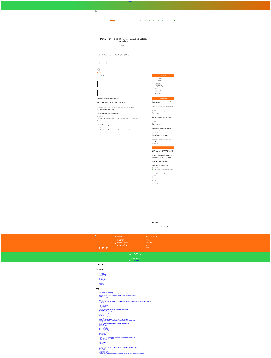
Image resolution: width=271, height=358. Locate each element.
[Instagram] (171, 5)
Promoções (165, 20)
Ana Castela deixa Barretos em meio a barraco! (111, 102)
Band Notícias (156, 20)
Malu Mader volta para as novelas (160, 165)
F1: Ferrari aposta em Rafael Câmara (108, 113)
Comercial (172, 20)
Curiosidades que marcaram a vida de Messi (162, 180)
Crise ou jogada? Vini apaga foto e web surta (162, 173)
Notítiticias (148, 20)
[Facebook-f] (101, 75)
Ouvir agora (113, 20)
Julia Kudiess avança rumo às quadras (108, 125)
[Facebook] (169, 5)
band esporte (103, 63)
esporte (109, 63)
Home (141, 20)
